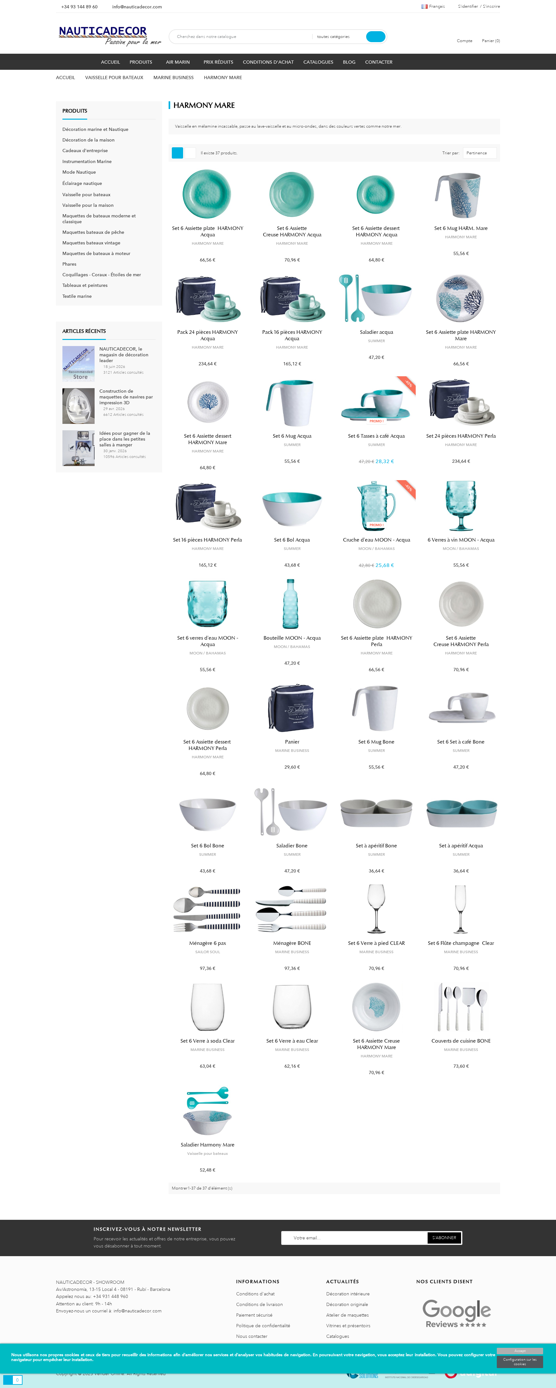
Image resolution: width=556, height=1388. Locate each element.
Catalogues (337, 1336)
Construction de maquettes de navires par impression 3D (126, 397)
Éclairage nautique (82, 183)
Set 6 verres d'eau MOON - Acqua (207, 641)
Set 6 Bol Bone (207, 846)
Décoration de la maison (88, 140)
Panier (292, 742)
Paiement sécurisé (254, 1315)
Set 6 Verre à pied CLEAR (376, 943)
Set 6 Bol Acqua (292, 540)
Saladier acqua (376, 332)
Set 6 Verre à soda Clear (208, 1041)
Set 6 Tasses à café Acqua (376, 436)
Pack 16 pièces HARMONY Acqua (292, 335)
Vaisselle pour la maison (88, 205)
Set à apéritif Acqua (461, 846)
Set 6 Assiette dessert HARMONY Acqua (376, 231)
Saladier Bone (292, 846)
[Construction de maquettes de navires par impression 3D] (78, 405)
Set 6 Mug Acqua (292, 436)
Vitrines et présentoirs (348, 1326)
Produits (74, 111)
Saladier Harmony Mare (208, 1145)
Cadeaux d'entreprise (85, 150)
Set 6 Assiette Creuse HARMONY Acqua (292, 231)
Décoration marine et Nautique (95, 129)
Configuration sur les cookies (520, 1361)
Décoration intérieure (348, 1294)
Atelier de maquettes (347, 1315)
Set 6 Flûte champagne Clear (461, 943)
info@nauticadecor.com (137, 7)
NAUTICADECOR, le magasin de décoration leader (123, 354)
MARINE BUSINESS (292, 750)
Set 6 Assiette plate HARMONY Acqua (207, 231)
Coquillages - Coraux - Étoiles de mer (101, 275)
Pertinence (477, 153)
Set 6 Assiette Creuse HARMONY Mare (376, 1044)
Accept (519, 1351)
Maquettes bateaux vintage (91, 243)
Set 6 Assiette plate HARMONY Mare (461, 335)
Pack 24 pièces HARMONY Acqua (207, 335)
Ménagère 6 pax (207, 943)
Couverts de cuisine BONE (461, 1041)
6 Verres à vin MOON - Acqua (461, 540)
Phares (69, 264)
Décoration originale (347, 1304)
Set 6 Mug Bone (376, 742)
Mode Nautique (79, 172)
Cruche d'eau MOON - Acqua (376, 540)
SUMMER (376, 341)
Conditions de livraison (259, 1304)
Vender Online (109, 1373)
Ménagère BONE (292, 943)
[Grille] (177, 153)
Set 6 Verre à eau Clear (292, 1041)
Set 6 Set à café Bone (461, 742)
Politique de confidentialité (263, 1326)
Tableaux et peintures (84, 285)
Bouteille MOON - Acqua (292, 638)
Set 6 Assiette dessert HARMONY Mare (207, 439)
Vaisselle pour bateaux (86, 194)
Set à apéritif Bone (376, 846)
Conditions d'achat (255, 1294)
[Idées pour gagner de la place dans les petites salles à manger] (78, 448)
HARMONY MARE (208, 243)
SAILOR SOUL (207, 952)
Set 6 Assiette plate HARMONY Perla (376, 641)
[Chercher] (375, 36)
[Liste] (190, 153)
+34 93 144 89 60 (79, 7)
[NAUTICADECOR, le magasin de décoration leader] (78, 363)
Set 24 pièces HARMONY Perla (461, 436)
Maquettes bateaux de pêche (93, 232)
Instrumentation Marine (87, 161)
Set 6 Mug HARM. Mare (461, 228)
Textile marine (77, 296)
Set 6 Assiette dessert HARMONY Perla (207, 745)
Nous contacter (251, 1336)
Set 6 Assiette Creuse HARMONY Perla (461, 641)
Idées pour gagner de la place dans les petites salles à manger (124, 439)
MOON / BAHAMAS (376, 548)
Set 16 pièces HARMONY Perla (207, 540)
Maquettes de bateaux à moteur (96, 253)
